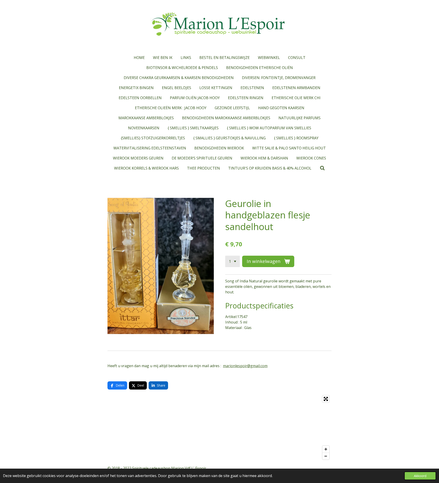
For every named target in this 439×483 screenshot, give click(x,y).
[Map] (219, 427)
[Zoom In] (325, 449)
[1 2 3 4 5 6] (232, 261)
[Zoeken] (322, 168)
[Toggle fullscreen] (325, 398)
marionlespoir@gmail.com (245, 365)
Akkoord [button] (420, 476)
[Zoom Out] (325, 456)
